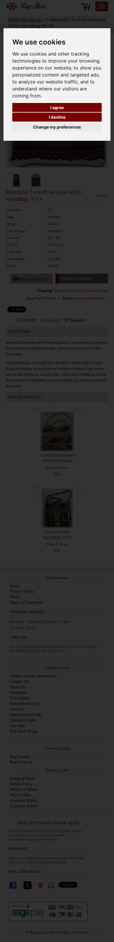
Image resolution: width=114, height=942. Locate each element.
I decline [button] (57, 117)
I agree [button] (57, 107)
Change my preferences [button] (57, 126)
